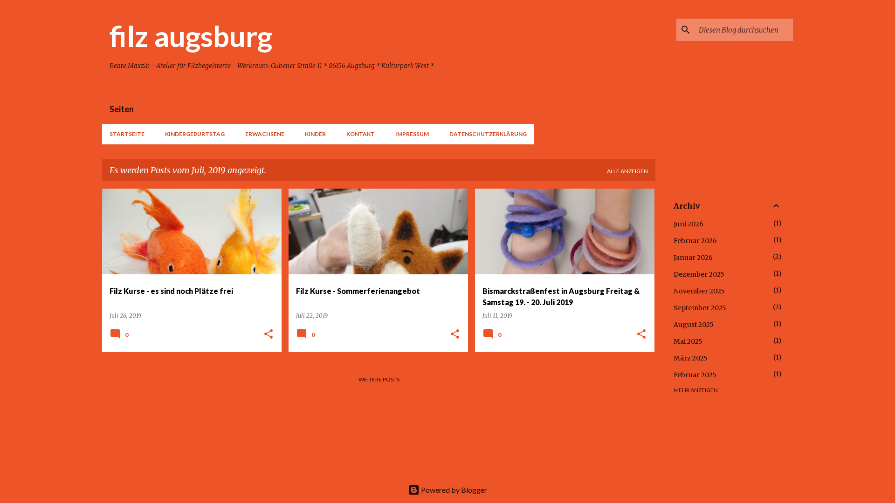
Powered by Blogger (453, 489)
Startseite (127, 133)
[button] (268, 334)
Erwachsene (264, 133)
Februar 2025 (695, 375)
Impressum (412, 133)
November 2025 (699, 291)
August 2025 (694, 324)
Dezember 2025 (699, 274)
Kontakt (360, 133)
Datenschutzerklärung (488, 133)
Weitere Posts (378, 379)
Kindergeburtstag (195, 133)
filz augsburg (191, 36)
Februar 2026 (695, 241)
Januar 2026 (693, 257)
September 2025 (700, 308)
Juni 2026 (688, 224)
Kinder (315, 133)
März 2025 (691, 358)
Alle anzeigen (627, 171)
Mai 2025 (688, 341)
